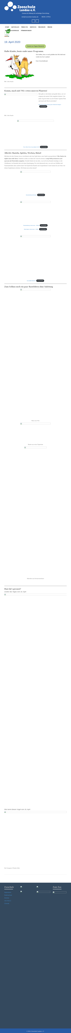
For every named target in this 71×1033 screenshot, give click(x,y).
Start (7, 27)
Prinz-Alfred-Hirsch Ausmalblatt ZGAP (31, 147)
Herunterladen (43, 106)
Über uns (24, 27)
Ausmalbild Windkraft (31, 280)
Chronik (6, 903)
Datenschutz (8, 895)
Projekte (41, 27)
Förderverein (26, 30)
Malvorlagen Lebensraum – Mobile (31, 229)
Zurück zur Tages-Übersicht (35, 46)
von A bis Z (7, 900)
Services (33, 27)
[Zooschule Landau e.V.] (35, 6)
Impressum (7, 892)
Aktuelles (15, 27)
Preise (50, 27)
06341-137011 (46, 17)
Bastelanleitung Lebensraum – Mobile (31, 225)
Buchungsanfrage (12, 30)
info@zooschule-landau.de (30, 17)
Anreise (6, 898)
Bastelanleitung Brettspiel (31, 194)
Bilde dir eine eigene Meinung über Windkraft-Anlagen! (50, 104)
